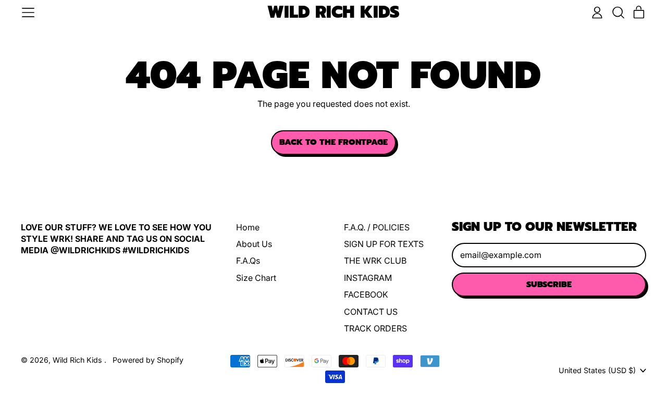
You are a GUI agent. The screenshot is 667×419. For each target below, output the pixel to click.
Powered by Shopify (148, 359)
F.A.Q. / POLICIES (377, 227)
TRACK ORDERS (375, 328)
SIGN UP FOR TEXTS (384, 244)
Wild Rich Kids (333, 12)
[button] (618, 12)
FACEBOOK (366, 294)
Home (248, 227)
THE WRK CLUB (375, 260)
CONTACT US (371, 311)
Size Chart (256, 278)
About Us (254, 244)
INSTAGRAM (368, 278)
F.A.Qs (248, 260)
